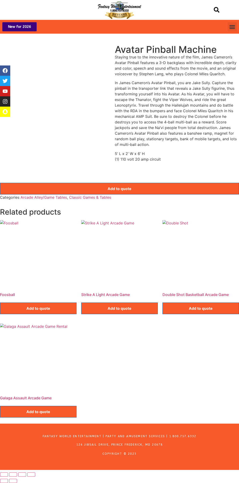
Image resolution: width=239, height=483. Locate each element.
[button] (216, 9)
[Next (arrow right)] (13, 481)
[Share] (22, 474)
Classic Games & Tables (90, 197)
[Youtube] (5, 91)
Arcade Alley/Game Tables (44, 197)
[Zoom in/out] (4, 474)
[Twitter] (5, 81)
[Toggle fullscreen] (13, 474)
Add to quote (119, 188)
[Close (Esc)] (31, 474)
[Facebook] (5, 70)
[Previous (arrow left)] (4, 481)
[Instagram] (5, 101)
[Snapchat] (5, 112)
